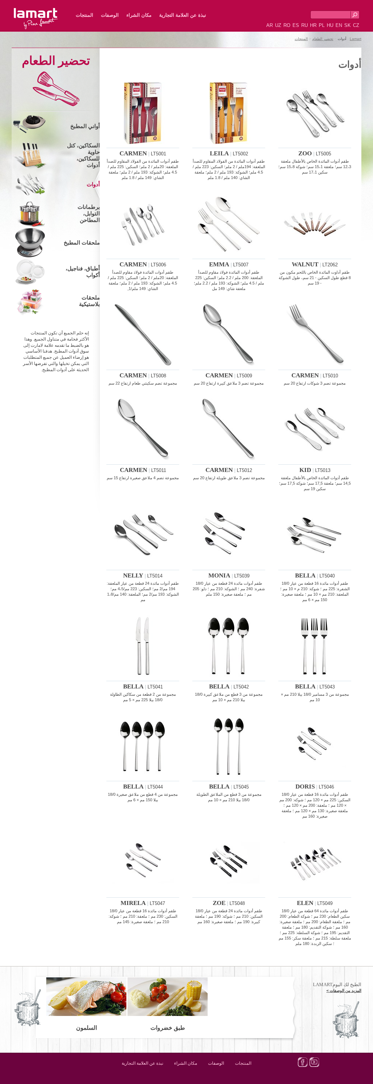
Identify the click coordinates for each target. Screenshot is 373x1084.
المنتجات (84, 15)
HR (313, 25)
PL (322, 25)
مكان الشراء (139, 15)
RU (304, 25)
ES (295, 25)
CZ (356, 25)
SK (347, 25)
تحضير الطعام (322, 39)
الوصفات (110, 15)
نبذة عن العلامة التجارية (182, 15)
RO (286, 25)
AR (269, 25)
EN (338, 25)
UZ (278, 25)
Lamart (43, 12)
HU (330, 25)
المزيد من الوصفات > (343, 990)
